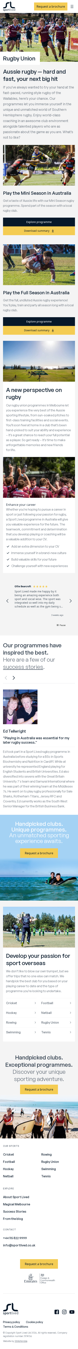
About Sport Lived (16, 1197)
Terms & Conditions (15, 1326)
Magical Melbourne (16, 1204)
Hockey (11, 1013)
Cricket (11, 1003)
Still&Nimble (21, 1341)
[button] (7, 601)
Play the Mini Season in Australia (37, 193)
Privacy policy (11, 1322)
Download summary (36, 230)
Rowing (11, 1022)
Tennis (46, 1032)
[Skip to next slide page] (14, 678)
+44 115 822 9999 (15, 1238)
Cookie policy (34, 1322)
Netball (46, 1013)
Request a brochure (51, 6)
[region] (39, 601)
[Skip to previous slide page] (6, 678)
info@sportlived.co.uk (19, 1245)
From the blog (13, 1219)
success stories (23, 666)
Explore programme (39, 222)
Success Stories (14, 1211)
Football (47, 1003)
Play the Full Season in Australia (36, 292)
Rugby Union (50, 1022)
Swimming (13, 1032)
